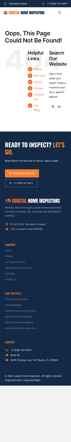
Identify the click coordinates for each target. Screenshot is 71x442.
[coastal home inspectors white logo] (32, 199)
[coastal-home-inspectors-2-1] (24, 12)
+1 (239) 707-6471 (57, 3)
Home (38, 69)
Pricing (38, 88)
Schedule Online (18, 3)
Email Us (15, 355)
